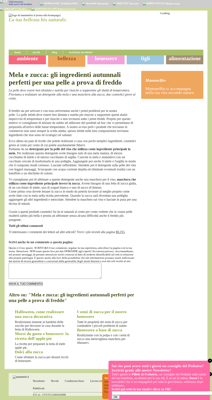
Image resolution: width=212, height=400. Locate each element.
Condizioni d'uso (74, 380)
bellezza (67, 58)
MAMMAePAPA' (69, 3)
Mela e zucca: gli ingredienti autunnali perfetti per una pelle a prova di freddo (65, 78)
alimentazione (185, 58)
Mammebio (103, 3)
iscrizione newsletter (81, 52)
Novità (55, 380)
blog (54, 52)
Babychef (134, 3)
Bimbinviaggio (172, 3)
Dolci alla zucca (29, 352)
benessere (106, 58)
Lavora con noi (98, 380)
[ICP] (3, 1)
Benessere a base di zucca (99, 330)
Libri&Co (22, 9)
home (17, 52)
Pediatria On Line (66, 9)
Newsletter (39, 380)
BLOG (120, 232)
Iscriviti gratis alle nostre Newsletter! (141, 370)
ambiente (27, 58)
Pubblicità (39, 388)
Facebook (129, 106)
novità (36, 52)
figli (145, 58)
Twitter (134, 106)
